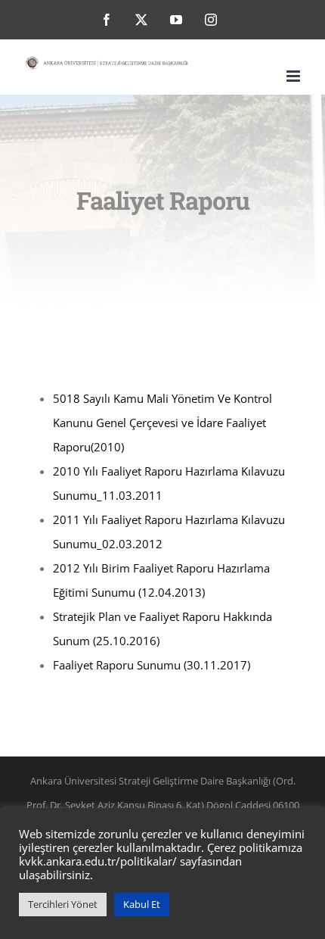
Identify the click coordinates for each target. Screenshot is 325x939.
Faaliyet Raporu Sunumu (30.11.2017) (151, 664)
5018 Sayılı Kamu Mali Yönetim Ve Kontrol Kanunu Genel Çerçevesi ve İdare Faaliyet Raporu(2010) (162, 422)
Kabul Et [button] (141, 904)
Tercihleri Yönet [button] (63, 904)
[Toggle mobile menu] (294, 76)
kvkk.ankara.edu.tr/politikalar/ (98, 861)
